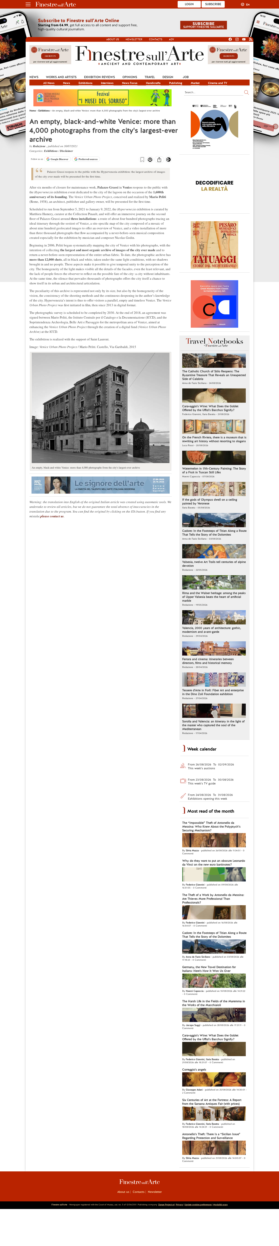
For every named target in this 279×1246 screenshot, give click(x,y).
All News (48, 83)
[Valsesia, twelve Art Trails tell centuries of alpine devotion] (214, 551)
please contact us (52, 516)
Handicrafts (153, 83)
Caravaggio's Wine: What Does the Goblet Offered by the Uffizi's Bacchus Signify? (210, 408)
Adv (171, 39)
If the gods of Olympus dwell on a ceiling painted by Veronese (209, 501)
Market (195, 83)
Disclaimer (66, 151)
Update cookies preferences (198, 1204)
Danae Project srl (166, 1204)
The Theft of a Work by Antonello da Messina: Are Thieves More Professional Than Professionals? (213, 898)
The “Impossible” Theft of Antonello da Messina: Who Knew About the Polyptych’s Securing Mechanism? (211, 826)
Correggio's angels (194, 1070)
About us (112, 39)
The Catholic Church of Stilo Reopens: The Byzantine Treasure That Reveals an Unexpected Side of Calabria (214, 375)
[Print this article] (150, 160)
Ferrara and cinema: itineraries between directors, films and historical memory (208, 661)
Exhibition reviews (99, 77)
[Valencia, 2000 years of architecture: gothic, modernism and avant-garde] (214, 617)
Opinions (129, 77)
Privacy (179, 1204)
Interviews (107, 83)
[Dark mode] (168, 161)
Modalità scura (220, 1204)
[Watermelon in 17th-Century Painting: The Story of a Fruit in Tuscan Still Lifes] (214, 458)
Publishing (175, 83)
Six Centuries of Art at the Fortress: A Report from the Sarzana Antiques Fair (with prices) (211, 1102)
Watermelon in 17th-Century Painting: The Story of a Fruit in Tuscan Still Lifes (214, 470)
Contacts (155, 39)
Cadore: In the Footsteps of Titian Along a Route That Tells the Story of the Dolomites (214, 533)
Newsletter (134, 39)
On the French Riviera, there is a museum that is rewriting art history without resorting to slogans (214, 439)
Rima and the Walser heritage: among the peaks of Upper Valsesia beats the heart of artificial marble (214, 597)
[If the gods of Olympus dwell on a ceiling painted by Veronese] (214, 489)
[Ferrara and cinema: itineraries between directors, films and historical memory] (214, 649)
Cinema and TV (217, 83)
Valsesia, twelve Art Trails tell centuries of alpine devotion (214, 564)
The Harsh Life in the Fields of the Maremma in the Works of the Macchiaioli (213, 1003)
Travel (150, 77)
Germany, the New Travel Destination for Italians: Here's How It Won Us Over (209, 969)
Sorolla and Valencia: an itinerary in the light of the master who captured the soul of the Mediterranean (213, 725)
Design (167, 77)
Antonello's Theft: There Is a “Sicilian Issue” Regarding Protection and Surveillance (211, 1136)
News (33, 77)
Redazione (39, 146)
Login (189, 4)
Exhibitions (85, 83)
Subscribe (213, 4)
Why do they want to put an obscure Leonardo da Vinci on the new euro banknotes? (213, 862)
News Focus (129, 83)
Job (186, 77)
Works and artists (61, 77)
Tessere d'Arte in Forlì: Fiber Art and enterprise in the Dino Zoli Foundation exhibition (213, 692)
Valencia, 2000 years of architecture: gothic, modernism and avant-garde (211, 630)
